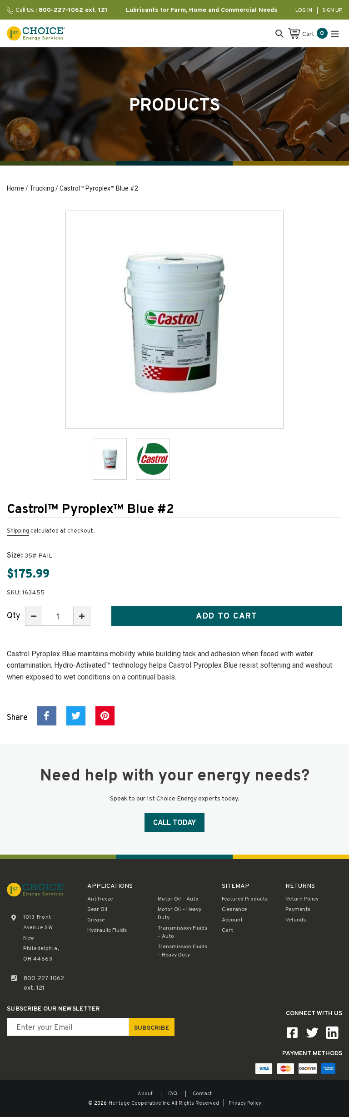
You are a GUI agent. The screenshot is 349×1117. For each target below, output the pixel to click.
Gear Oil (97, 909)
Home (15, 188)
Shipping (18, 531)
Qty (13, 616)
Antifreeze (100, 899)
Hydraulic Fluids (107, 930)
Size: (29, 555)
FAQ (172, 1094)
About (145, 1094)
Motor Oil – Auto (178, 899)
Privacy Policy (245, 1103)
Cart (227, 930)
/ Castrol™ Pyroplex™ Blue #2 (96, 188)
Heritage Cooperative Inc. (139, 1103)
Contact (202, 1094)
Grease (96, 920)
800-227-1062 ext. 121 (44, 983)
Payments (297, 909)
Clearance (234, 909)
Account (232, 920)
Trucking (42, 188)
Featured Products (245, 899)
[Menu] (335, 33)
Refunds (295, 920)
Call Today (174, 823)
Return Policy (302, 899)
